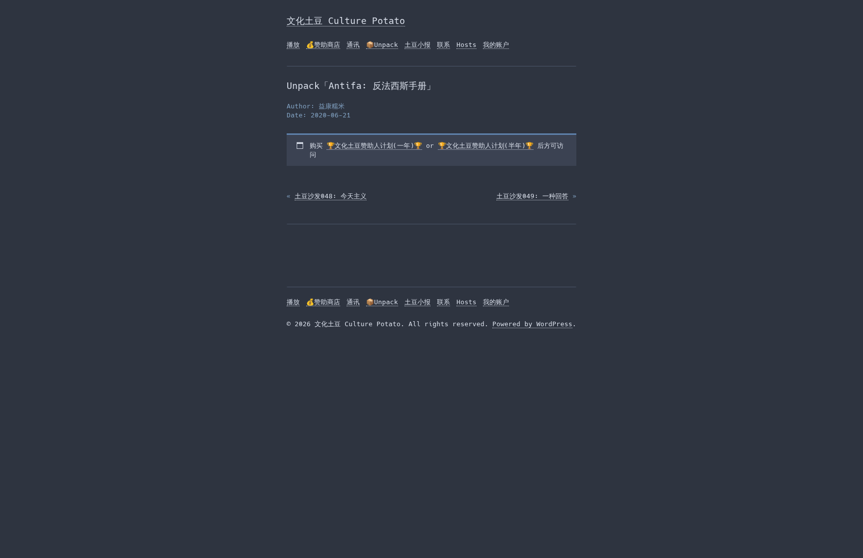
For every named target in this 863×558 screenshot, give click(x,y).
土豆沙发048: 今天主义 (331, 196)
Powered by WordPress (532, 324)
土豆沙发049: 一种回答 (532, 196)
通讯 (353, 44)
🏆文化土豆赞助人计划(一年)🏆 (374, 145)
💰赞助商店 (323, 44)
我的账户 (496, 44)
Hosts (466, 44)
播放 (293, 44)
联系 (443, 44)
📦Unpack (382, 44)
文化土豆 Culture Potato (346, 20)
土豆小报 (418, 44)
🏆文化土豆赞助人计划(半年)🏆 (485, 145)
